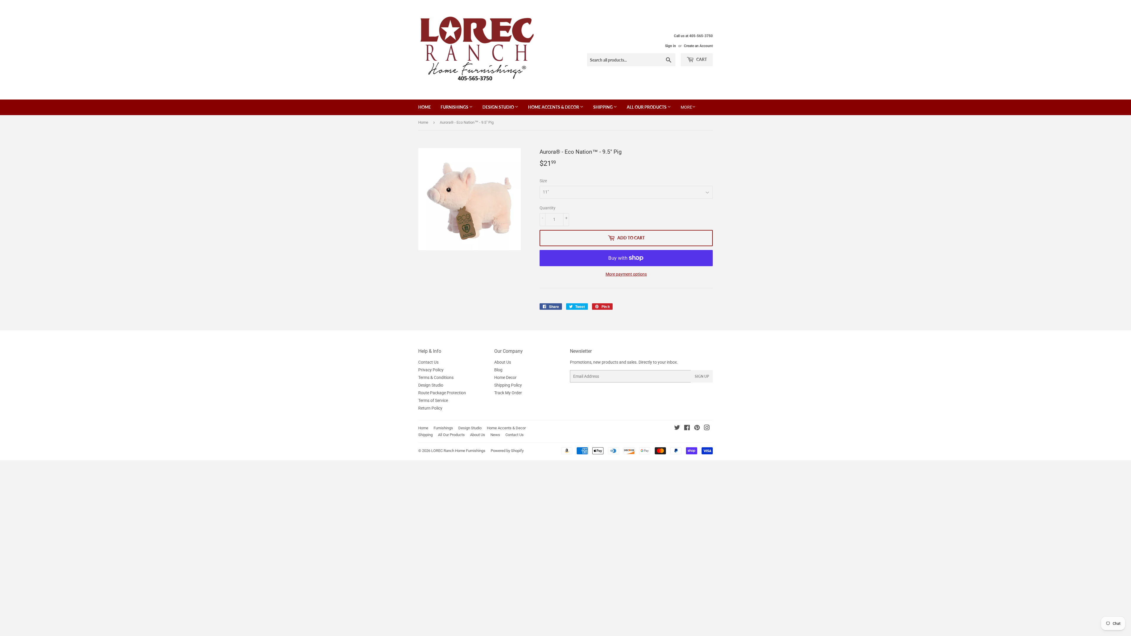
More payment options (626, 274)
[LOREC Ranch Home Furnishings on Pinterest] (697, 428)
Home (424, 107)
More (686, 107)
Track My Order (508, 392)
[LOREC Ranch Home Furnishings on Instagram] (707, 428)
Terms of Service (433, 400)
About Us (502, 362)
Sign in (670, 46)
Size (543, 180)
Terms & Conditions (436, 377)
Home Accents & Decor (554, 107)
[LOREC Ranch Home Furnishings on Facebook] (687, 428)
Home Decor (505, 377)
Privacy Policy (431, 369)
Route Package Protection (442, 392)
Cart (701, 59)
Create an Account (698, 46)
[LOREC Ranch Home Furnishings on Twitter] (677, 428)
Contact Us (428, 362)
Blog (498, 369)
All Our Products (647, 107)
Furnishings (455, 107)
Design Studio (498, 107)
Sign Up (702, 376)
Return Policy (430, 408)
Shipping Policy (508, 385)
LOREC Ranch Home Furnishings (458, 450)
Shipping (603, 107)
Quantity (547, 208)
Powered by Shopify (507, 450)
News (495, 435)
